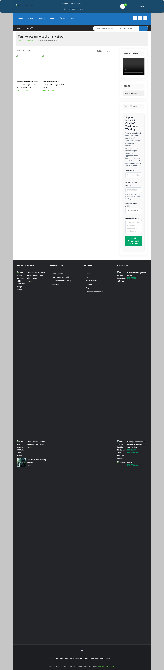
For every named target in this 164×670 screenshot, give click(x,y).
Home (20, 18)
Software (61, 18)
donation (55, 284)
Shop (52, 18)
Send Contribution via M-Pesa (133, 240)
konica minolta (91, 281)
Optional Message (132, 218)
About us (42, 18)
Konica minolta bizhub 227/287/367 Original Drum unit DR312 (53, 84)
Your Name (129, 170)
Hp (87, 277)
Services (31, 18)
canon (88, 273)
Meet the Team (58, 273)
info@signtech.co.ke (76, 9)
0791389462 (78, 4)
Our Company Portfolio (61, 277)
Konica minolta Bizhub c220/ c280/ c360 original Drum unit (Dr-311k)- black (27, 84)
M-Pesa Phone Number (131, 183)
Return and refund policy (61, 281)
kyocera (89, 284)
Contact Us (74, 18)
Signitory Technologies (94, 291)
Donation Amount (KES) (132, 204)
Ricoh (88, 288)
